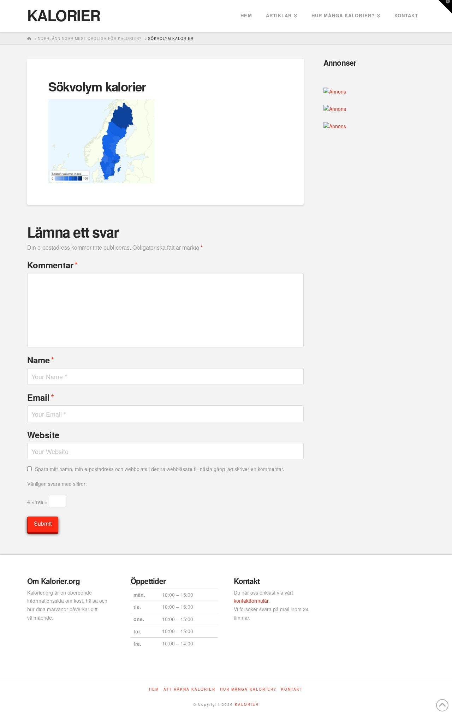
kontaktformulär (251, 600)
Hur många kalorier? (248, 689)
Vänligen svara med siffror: (57, 483)
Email (40, 397)
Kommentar (52, 264)
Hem (154, 689)
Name (40, 359)
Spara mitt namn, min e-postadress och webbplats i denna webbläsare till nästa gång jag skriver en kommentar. (159, 468)
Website (43, 435)
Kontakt (292, 689)
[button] (445, 6)
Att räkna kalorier (189, 689)
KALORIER (63, 15)
